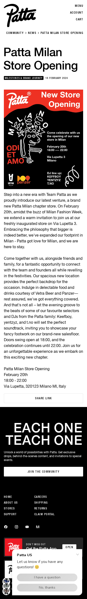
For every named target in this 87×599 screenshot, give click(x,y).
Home (8, 497)
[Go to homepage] (20, 15)
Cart (79, 19)
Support (10, 514)
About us (11, 502)
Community (15, 33)
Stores (9, 508)
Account (76, 12)
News (32, 33)
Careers (40, 497)
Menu (79, 6)
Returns (40, 508)
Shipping (41, 502)
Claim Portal (44, 514)
